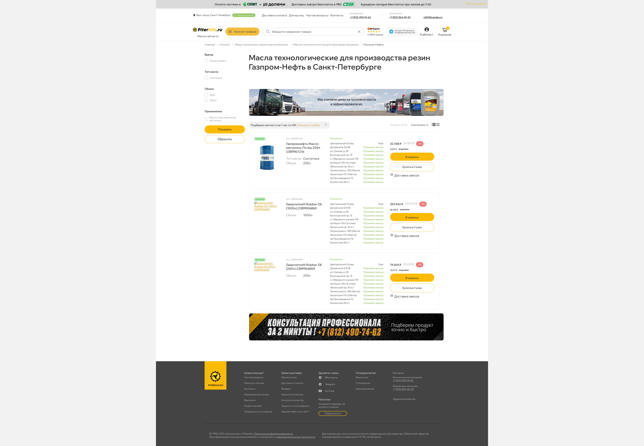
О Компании (363, 383)
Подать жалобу (253, 405)
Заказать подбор (309, 125)
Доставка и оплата (274, 15)
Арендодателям (365, 388)
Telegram (330, 384)
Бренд (209, 54)
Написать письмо (254, 383)
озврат (286, 388)
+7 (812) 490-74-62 (360, 17)
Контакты (336, 15)
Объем (209, 88)
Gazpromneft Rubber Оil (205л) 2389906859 (304, 267)
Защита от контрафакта (295, 405)
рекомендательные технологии (296, 436)
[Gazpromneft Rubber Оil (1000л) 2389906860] (266, 218)
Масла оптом (289, 377)
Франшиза (362, 377)
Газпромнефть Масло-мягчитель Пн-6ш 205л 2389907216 (303, 148)
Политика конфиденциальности (273, 433)
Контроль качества (292, 400)
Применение (213, 111)
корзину (412, 157)
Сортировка (418, 124)
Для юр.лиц (296, 15)
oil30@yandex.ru (432, 17)
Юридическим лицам (256, 394)
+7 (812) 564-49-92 (400, 17)
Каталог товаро (245, 31)
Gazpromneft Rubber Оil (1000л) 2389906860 (304, 206)
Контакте (331, 377)
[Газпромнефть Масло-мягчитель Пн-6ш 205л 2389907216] (266, 157)
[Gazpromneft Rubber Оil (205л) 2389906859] (266, 278)
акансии (250, 400)
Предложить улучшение (258, 411)
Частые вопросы (317, 15)
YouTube (329, 390)
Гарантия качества (292, 394)
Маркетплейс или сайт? (295, 411)
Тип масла (211, 71)
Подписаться (333, 413)
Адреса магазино (404, 399)
